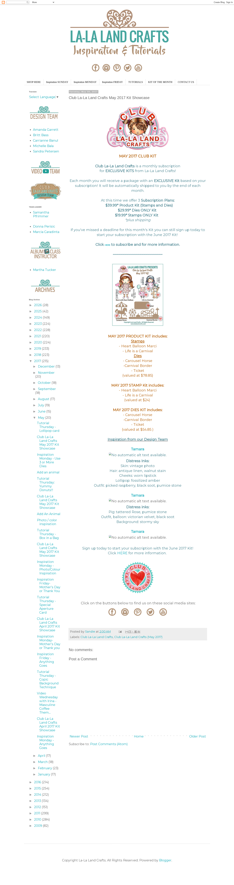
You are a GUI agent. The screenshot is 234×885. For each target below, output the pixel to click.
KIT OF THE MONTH (160, 82)
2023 (38, 324)
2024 (38, 317)
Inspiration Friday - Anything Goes (45, 659)
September (47, 389)
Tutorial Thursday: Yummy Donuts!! (46, 484)
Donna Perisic (44, 226)
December (47, 366)
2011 (37, 813)
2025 (38, 311)
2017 (38, 361)
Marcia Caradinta (46, 232)
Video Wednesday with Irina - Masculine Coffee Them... (47, 702)
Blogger (165, 860)
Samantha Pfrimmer (41, 214)
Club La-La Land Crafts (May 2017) (138, 637)
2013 (38, 801)
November (46, 373)
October (45, 383)
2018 (38, 355)
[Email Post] (119, 631)
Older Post (197, 736)
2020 (38, 342)
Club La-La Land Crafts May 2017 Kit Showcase (48, 442)
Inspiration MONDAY (85, 82)
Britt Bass (41, 135)
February (45, 768)
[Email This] (126, 631)
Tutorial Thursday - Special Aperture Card (46, 604)
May (41, 418)
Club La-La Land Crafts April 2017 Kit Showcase (48, 624)
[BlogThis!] (129, 631)
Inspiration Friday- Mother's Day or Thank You (48, 585)
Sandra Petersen (46, 151)
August (44, 399)
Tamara (137, 449)
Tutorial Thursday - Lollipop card (48, 427)
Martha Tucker (44, 270)
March (43, 762)
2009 (38, 826)
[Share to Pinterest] (138, 631)
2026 (38, 305)
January (44, 774)
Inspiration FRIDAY (112, 82)
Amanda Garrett (45, 130)
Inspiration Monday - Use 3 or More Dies (48, 460)
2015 (38, 788)
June (42, 411)
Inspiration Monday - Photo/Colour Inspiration (48, 567)
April (42, 756)
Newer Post (79, 736)
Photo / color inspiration (47, 522)
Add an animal (48, 472)
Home (139, 736)
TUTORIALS (135, 82)
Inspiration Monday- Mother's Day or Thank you (48, 642)
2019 (38, 348)
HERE (107, 245)
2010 (38, 819)
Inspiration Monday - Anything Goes (45, 742)
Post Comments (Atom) (109, 744)
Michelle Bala (43, 146)
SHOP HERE (34, 82)
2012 (38, 807)
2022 (38, 330)
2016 (38, 782)
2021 (38, 336)
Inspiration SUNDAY (57, 82)
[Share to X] (132, 631)
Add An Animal (48, 514)
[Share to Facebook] (135, 631)
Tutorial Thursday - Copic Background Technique (48, 679)
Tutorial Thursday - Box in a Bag (48, 534)
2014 (38, 794)
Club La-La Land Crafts (97, 637)
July (41, 405)
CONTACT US (186, 82)
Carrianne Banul (45, 140)
